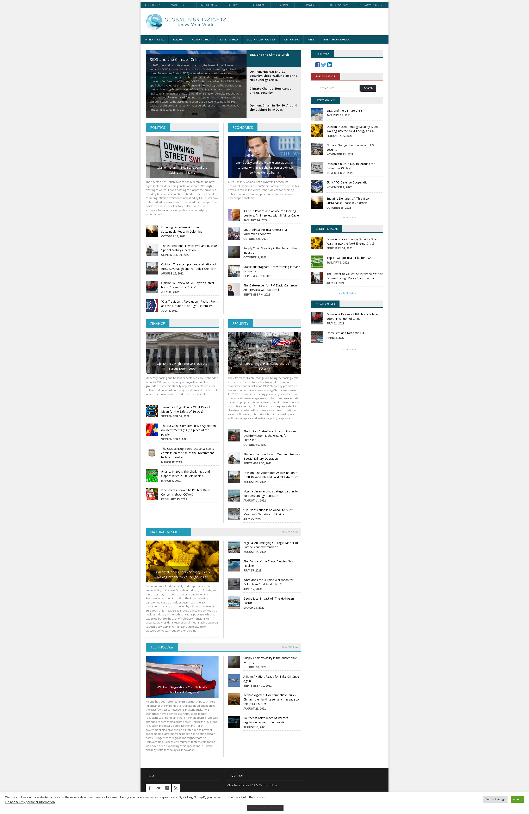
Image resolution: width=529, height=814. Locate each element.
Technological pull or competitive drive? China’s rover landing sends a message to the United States (271, 699)
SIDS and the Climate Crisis (344, 110)
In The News (209, 5)
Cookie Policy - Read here (265, 808)
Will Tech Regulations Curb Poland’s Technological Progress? (182, 689)
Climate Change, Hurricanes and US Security (264, 365)
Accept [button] (517, 799)
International (154, 39)
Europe (177, 39)
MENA (311, 39)
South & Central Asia (261, 39)
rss (176, 788)
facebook (150, 788)
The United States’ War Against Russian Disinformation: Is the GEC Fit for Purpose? (269, 435)
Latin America (229, 39)
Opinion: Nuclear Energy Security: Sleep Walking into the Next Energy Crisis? (182, 574)
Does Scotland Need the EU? (345, 333)
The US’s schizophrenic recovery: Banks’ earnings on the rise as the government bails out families (187, 453)
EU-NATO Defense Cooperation (347, 182)
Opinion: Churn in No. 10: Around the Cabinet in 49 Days (182, 169)
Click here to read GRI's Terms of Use (252, 785)
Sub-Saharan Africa (337, 39)
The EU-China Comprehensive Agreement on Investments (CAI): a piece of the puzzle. (189, 430)
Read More (287, 531)
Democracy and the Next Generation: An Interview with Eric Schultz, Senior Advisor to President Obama (264, 167)
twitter (158, 788)
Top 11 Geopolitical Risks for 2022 (349, 258)
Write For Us (181, 5)
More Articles (347, 217)
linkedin (167, 788)
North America (201, 39)
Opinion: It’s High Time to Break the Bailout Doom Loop (182, 365)
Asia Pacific (291, 39)
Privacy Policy (370, 5)
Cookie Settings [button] (495, 799)
